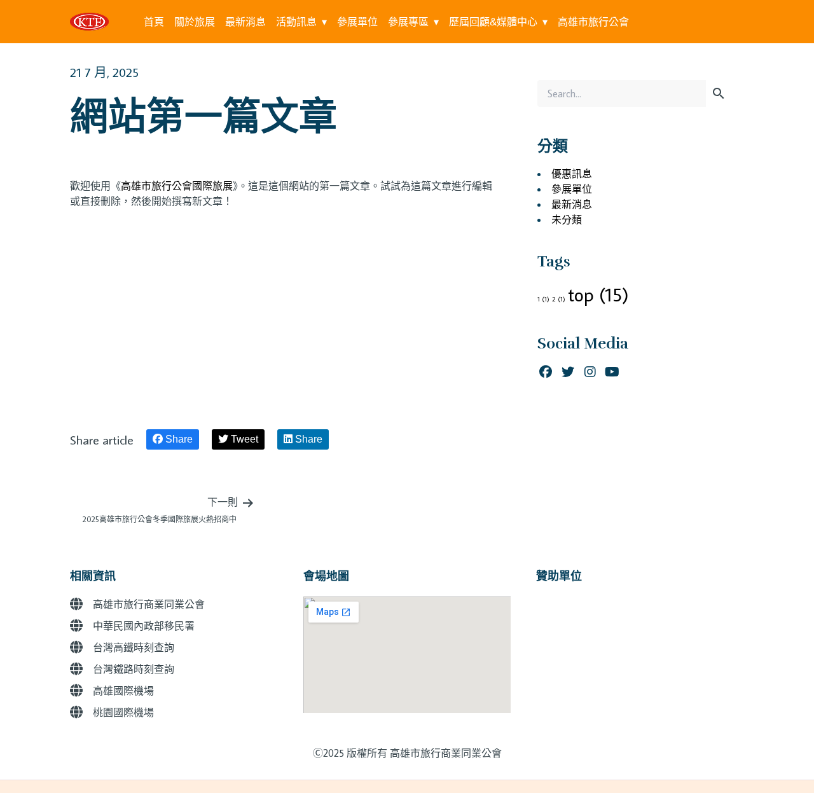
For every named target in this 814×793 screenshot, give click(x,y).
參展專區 (408, 21)
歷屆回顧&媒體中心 (493, 21)
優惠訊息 (571, 173)
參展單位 (357, 21)
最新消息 (245, 21)
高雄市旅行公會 (593, 21)
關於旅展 (194, 21)
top (598, 294)
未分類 (566, 219)
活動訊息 (296, 21)
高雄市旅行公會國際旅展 (177, 185)
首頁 (154, 21)
